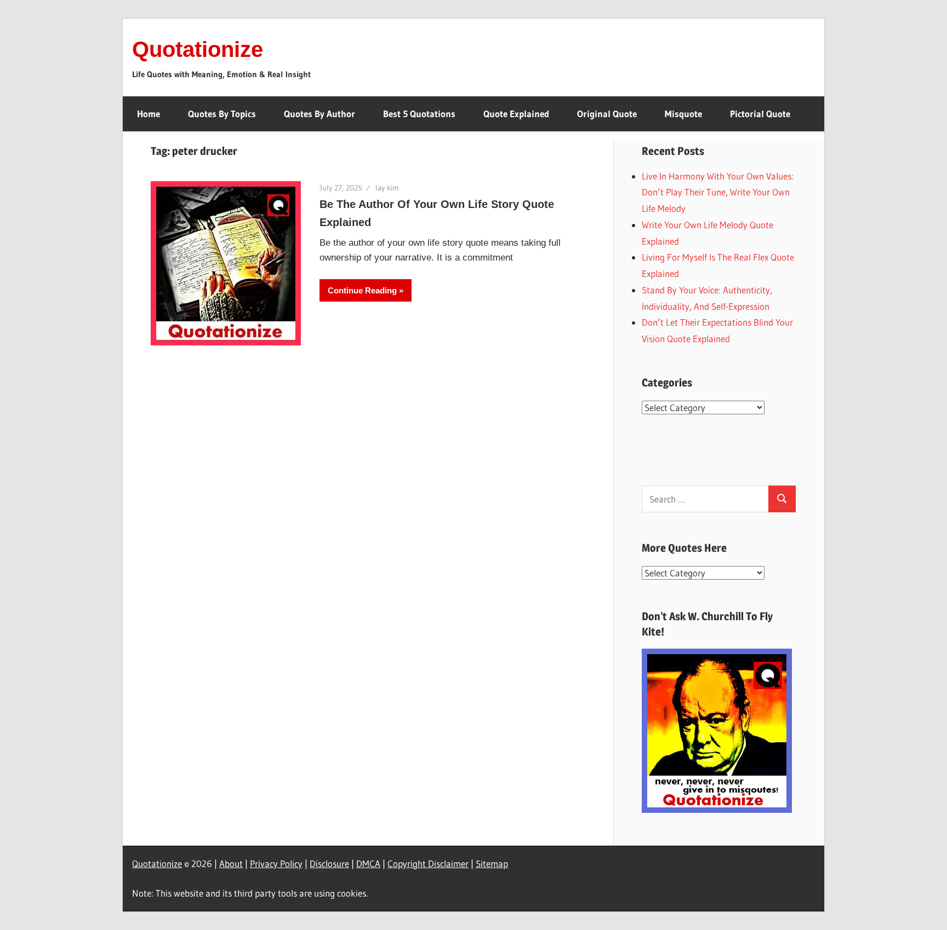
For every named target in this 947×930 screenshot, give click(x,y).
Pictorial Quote (760, 113)
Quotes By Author (319, 113)
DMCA (368, 863)
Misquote (683, 113)
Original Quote (607, 113)
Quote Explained (516, 113)
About (231, 863)
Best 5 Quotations (419, 113)
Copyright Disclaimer (428, 863)
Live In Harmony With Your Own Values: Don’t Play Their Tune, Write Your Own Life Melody (718, 192)
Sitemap (492, 863)
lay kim (387, 188)
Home (148, 113)
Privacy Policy (276, 863)
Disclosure (329, 863)
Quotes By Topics (222, 113)
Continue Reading (362, 290)
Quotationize (197, 49)
